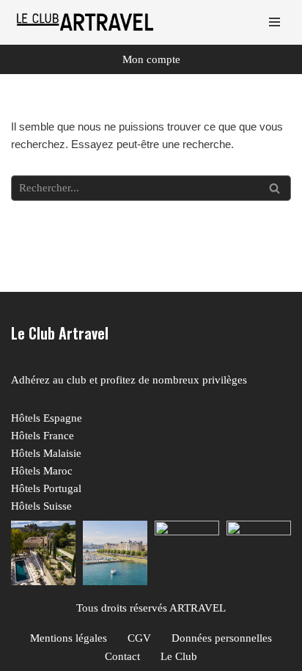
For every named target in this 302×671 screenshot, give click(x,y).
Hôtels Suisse (41, 506)
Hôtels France (42, 435)
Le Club (179, 656)
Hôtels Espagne (46, 418)
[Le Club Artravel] (88, 22)
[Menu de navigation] (274, 22)
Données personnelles (222, 638)
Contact (122, 656)
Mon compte (151, 59)
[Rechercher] (274, 188)
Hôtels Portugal (46, 488)
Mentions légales (68, 638)
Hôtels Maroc (42, 471)
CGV (139, 638)
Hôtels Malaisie (46, 453)
